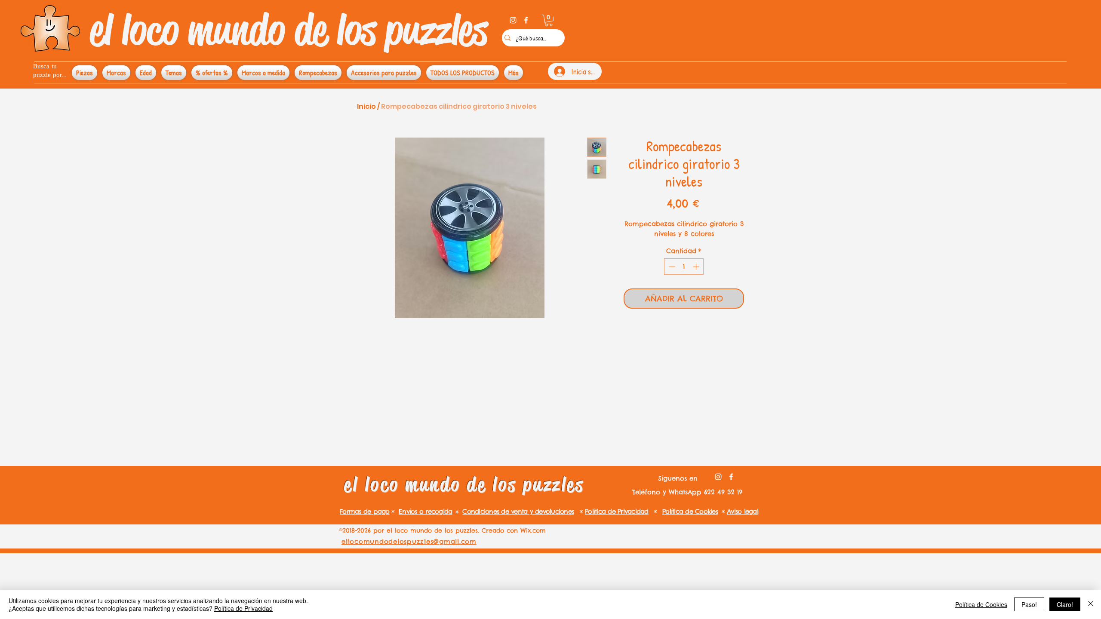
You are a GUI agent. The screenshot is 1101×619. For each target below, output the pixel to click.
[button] (549, 20)
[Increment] (697, 267)
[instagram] (513, 20)
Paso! (1029, 604)
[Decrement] (671, 267)
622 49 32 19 (723, 492)
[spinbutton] (684, 267)
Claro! (1065, 604)
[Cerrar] (1091, 604)
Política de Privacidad (243, 608)
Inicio (366, 106)
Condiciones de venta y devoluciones (518, 511)
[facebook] (526, 20)
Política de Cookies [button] (981, 604)
